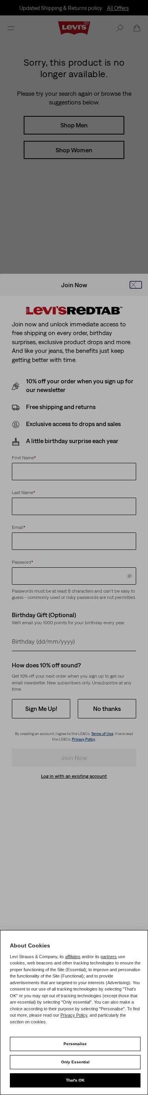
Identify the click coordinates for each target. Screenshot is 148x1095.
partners (109, 956)
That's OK (75, 1080)
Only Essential (75, 1062)
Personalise (75, 1044)
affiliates (73, 956)
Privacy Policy (73, 1015)
